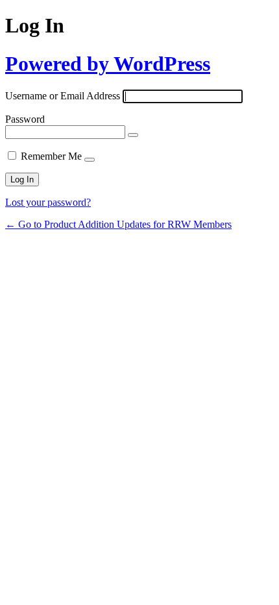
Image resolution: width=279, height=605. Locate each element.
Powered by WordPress (107, 63)
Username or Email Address (62, 95)
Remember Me (51, 156)
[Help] (89, 160)
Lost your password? (48, 202)
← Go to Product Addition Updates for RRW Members (118, 224)
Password (25, 119)
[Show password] (133, 135)
